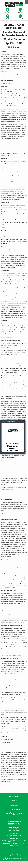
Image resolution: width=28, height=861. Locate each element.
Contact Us (14, 800)
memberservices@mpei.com (14, 835)
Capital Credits (14, 805)
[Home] (14, 4)
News (14, 803)
